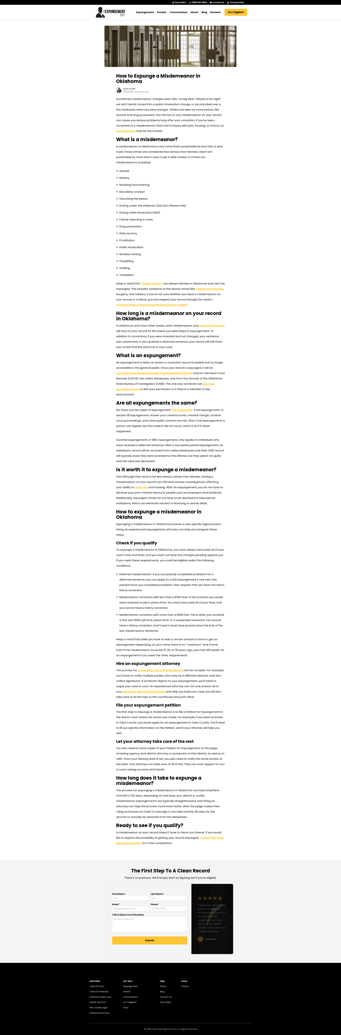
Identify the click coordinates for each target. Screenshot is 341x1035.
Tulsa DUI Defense (99, 991)
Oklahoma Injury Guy (100, 996)
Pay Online (180, 2)
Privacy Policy (237, 2)
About (194, 12)
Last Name (157, 894)
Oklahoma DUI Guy (99, 1012)
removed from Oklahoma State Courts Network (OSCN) (154, 373)
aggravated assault (209, 289)
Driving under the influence (137, 206)
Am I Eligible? (236, 12)
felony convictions (212, 326)
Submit (149, 940)
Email (116, 904)
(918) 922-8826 (199, 2)
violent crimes (151, 283)
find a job (141, 487)
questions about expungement (144, 691)
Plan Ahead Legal (98, 1007)
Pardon (161, 12)
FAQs (126, 1007)
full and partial (182, 410)
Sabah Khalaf (129, 88)
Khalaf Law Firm (98, 1002)
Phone (155, 904)
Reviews (215, 12)
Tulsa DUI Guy (97, 986)
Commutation (178, 12)
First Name (119, 894)
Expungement (145, 12)
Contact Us (218, 2)
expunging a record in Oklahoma (160, 670)
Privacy (185, 986)
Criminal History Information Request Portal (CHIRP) (152, 305)
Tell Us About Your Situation (128, 914)
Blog (204, 12)
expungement (125, 131)
